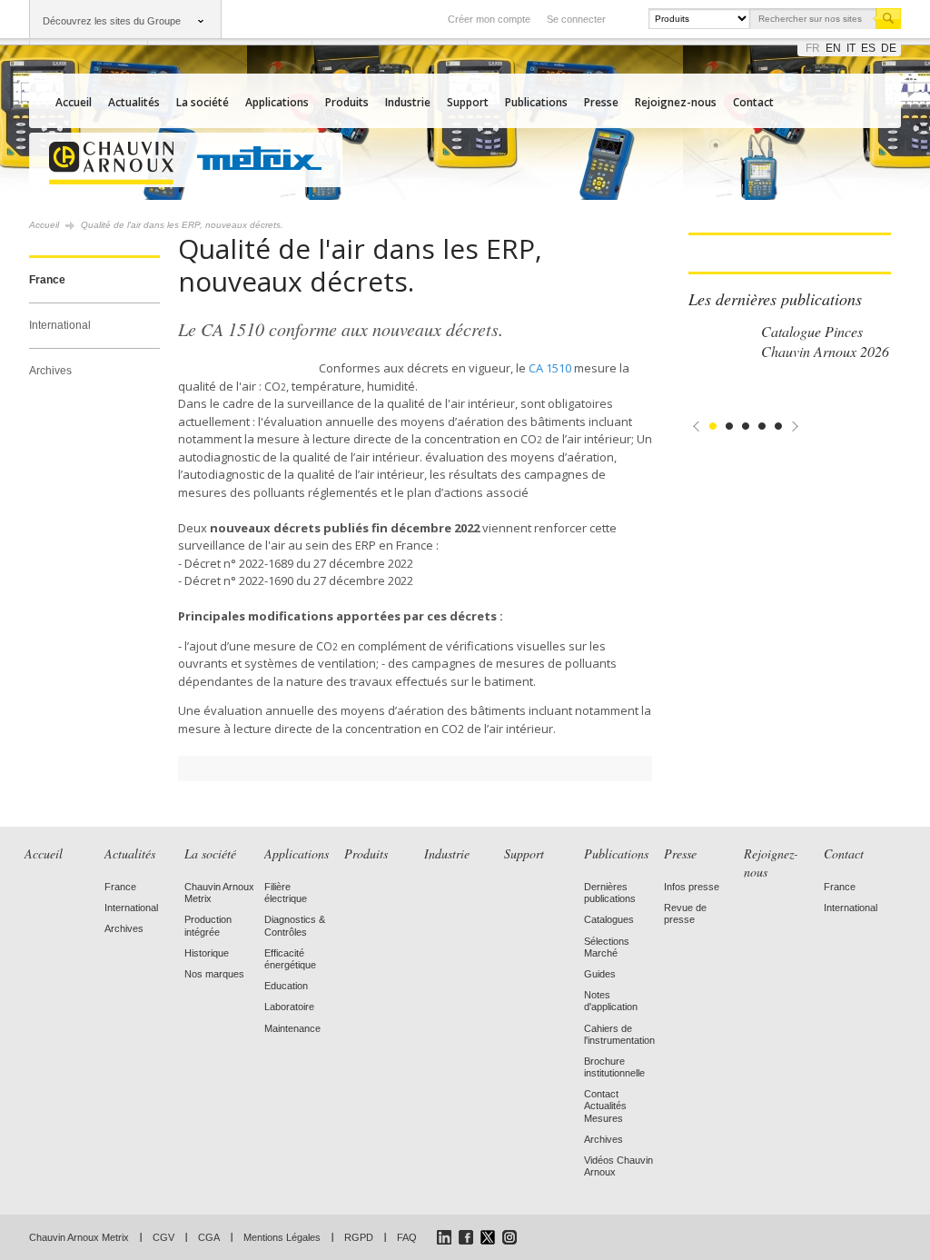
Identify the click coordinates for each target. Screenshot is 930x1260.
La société (202, 102)
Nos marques (214, 973)
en (833, 48)
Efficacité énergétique (290, 958)
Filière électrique (285, 892)
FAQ (407, 1237)
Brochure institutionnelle (614, 1067)
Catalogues (609, 919)
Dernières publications (610, 892)
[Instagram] (509, 1237)
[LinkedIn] (444, 1237)
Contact (753, 102)
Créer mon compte (489, 19)
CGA (209, 1237)
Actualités (134, 102)
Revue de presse (685, 913)
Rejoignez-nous (676, 102)
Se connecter (576, 19)
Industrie (407, 102)
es (868, 48)
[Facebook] (466, 1237)
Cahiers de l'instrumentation (619, 1034)
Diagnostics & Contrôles (294, 925)
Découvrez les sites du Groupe (112, 20)
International (60, 325)
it (851, 48)
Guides (600, 973)
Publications (536, 102)
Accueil (73, 102)
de (888, 48)
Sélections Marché (606, 947)
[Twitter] (487, 1237)
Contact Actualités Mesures (605, 1105)
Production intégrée (208, 925)
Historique (206, 952)
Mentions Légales (282, 1237)
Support (468, 102)
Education (286, 985)
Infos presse (691, 886)
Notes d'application (611, 1000)
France (47, 279)
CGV (163, 1237)
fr (813, 48)
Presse (601, 102)
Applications (277, 102)
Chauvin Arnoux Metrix (79, 1237)
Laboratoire (289, 1006)
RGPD (358, 1237)
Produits (347, 102)
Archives (50, 370)
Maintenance (292, 1028)
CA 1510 (550, 368)
